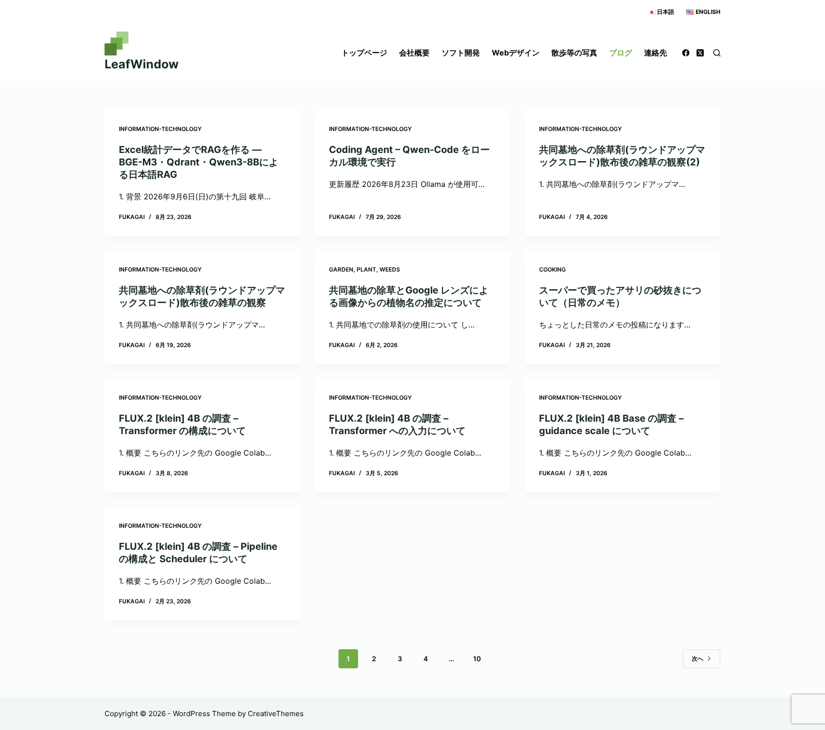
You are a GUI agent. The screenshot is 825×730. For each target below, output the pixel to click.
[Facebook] (685, 52)
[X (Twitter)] (700, 52)
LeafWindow (142, 64)
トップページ (364, 52)
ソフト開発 (461, 52)
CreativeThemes (276, 713)
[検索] (716, 52)
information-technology (160, 128)
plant (366, 269)
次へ (697, 658)
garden (341, 269)
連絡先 (655, 52)
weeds (390, 269)
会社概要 (414, 52)
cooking (552, 269)
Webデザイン (515, 52)
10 (477, 658)
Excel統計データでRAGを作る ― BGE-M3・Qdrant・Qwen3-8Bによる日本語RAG (198, 162)
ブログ (620, 52)
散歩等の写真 (574, 52)
